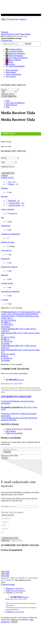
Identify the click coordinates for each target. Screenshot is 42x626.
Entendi (14, 622)
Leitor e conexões (7, 209)
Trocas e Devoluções (13, 74)
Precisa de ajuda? (12, 70)
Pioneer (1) (13, 184)
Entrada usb (5, 259)
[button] (21, 598)
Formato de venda (7, 242)
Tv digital (4, 300)
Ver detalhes (5, 327)
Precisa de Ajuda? (13, 34)
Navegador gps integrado (10, 291)
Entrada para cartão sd (9, 267)
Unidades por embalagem (10, 234)
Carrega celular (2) (16, 203)
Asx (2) (11, 182)
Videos (3, 34)
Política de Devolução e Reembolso (19, 429)
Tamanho (4, 188)
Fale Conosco (11, 76)
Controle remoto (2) (16, 205)
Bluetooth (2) (14, 201)
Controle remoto (7, 283)
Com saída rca (6, 250)
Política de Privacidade (14, 433)
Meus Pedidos (25, 34)
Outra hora (5, 540)
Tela (2, 217)
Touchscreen (5, 226)
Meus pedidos (11, 72)
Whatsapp (4, 32)
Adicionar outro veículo (10, 538)
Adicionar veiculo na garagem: (12, 512)
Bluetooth (4, 275)
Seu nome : (8, 506)
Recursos (4, 196)
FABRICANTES (7, 178)
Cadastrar (7, 452)
